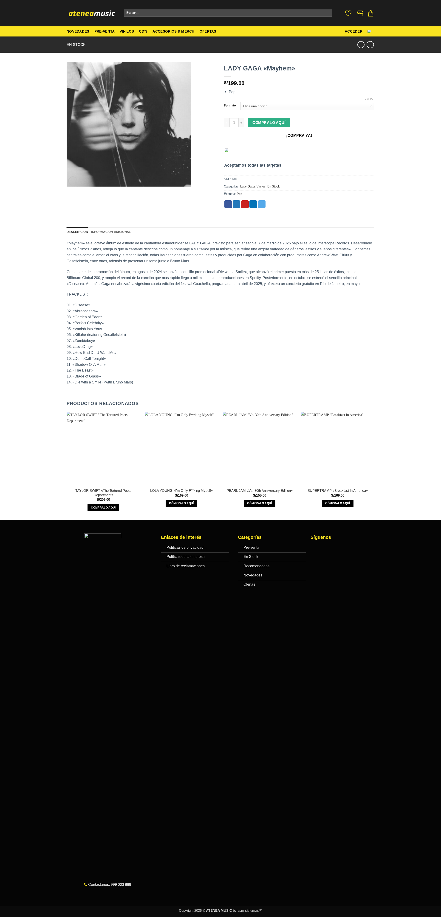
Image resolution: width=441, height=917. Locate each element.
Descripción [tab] (77, 232)
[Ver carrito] (370, 13)
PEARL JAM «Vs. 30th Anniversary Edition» (260, 490)
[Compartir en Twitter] (236, 204)
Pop (239, 194)
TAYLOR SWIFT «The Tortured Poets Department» (103, 493)
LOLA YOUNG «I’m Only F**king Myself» (181, 490)
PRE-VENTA (104, 31)
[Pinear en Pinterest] (245, 204)
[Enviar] (327, 13)
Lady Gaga (247, 186)
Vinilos (127, 31)
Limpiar (369, 98)
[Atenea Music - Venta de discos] (92, 13)
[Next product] (361, 44)
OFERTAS (208, 31)
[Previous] (66, 465)
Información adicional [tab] (111, 232)
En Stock (76, 44)
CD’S (143, 31)
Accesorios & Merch (173, 31)
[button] (72, 180)
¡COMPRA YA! (299, 135)
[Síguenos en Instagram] (324, 548)
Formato (230, 105)
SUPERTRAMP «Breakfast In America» (338, 490)
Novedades (78, 31)
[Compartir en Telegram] (262, 204)
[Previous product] (370, 44)
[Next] (374, 465)
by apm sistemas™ (247, 910)
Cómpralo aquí (268, 123)
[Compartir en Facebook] (228, 204)
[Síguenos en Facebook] (315, 548)
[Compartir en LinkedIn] (253, 204)
